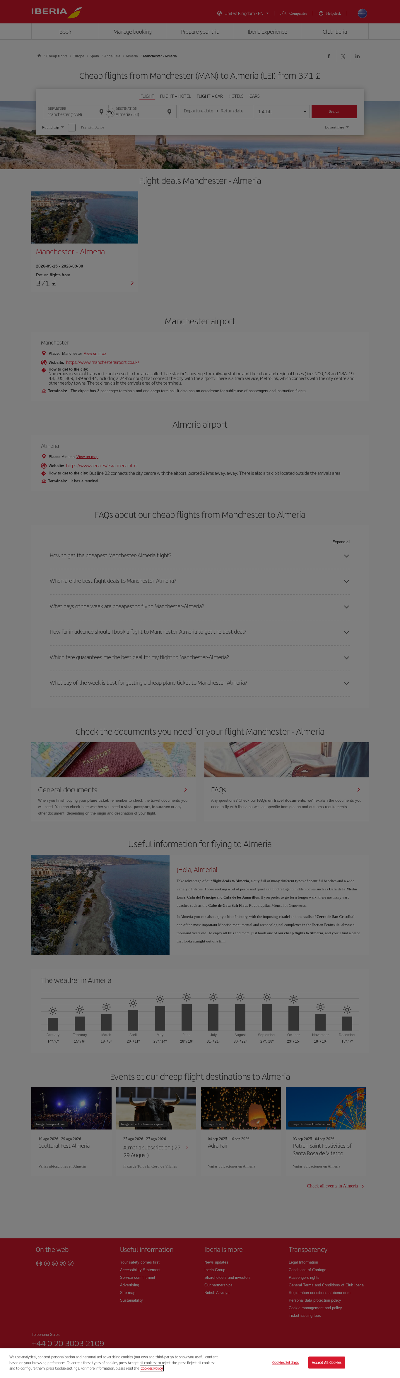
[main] (200, 1363)
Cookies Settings (285, 1362)
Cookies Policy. (152, 1368)
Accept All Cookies (326, 1362)
